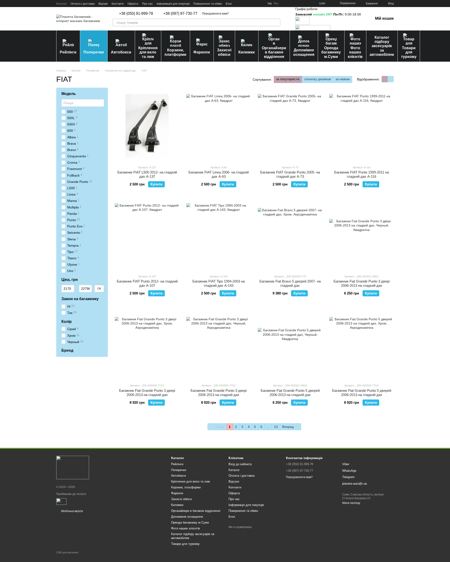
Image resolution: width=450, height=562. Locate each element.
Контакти (118, 3)
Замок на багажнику (80, 299)
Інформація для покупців (173, 3)
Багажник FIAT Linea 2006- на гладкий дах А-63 (218, 174)
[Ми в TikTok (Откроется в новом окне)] (261, 3)
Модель (68, 94)
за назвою (343, 79)
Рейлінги (68, 52)
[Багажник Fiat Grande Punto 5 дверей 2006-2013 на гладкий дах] (290, 344)
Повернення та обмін (207, 3)
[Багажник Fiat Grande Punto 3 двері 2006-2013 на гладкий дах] (361, 235)
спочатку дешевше (317, 79)
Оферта (133, 3)
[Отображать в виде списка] (391, 79)
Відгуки (103, 3)
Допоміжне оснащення (303, 52)
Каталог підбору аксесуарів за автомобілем (382, 46)
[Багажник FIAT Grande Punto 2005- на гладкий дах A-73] (290, 126)
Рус (276, 3)
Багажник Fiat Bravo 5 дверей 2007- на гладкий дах (290, 283)
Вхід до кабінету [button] (240, 464)
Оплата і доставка (83, 3)
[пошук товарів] (276, 22)
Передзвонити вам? (215, 13)
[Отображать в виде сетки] (385, 79)
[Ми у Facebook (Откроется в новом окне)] (238, 3)
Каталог (61, 3)
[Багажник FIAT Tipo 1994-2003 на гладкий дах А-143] (218, 235)
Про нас (147, 3)
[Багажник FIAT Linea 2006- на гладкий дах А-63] (218, 126)
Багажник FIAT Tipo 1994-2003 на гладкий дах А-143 (218, 283)
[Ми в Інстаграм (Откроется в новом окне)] (249, 3)
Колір (66, 322)
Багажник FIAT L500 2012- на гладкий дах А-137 (147, 174)
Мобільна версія (71, 511)
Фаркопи (201, 52)
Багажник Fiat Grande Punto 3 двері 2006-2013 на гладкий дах (362, 283)
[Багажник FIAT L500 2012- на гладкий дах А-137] (147, 126)
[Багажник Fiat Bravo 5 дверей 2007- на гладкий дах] (290, 235)
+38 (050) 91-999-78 (136, 13)
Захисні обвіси (224, 52)
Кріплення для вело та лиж (148, 52)
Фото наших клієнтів (355, 52)
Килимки (246, 52)
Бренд (67, 350)
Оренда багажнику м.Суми (331, 52)
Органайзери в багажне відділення (274, 52)
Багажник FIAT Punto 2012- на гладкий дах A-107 (147, 283)
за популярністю (288, 79)
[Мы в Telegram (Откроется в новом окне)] (255, 3)
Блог (229, 3)
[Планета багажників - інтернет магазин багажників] (72, 467)
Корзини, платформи (175, 52)
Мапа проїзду (351, 503)
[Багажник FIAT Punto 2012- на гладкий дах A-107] (147, 235)
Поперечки (93, 52)
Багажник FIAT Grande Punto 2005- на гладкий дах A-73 (290, 174)
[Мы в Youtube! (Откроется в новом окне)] (244, 3)
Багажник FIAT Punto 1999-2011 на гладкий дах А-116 (361, 174)
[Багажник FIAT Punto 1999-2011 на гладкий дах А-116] (361, 126)
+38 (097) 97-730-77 (180, 13)
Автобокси (121, 52)
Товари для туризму (408, 52)
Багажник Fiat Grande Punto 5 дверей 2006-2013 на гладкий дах (290, 392)
